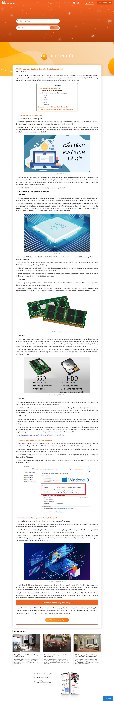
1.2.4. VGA (44, 102)
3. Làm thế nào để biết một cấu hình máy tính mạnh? (56, 109)
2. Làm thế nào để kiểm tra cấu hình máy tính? (53, 107)
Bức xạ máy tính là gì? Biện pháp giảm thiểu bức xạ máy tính (44, 435)
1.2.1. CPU (44, 95)
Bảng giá (50, 3)
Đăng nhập (107, 2)
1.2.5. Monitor (45, 104)
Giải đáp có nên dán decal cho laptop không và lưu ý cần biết (45, 188)
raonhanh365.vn (35, 593)
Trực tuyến (108, 698)
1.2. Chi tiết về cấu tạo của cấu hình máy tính (53, 93)
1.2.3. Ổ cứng (44, 100)
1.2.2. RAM (44, 97)
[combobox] (32, 28)
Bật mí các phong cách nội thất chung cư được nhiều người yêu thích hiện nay (87, 655)
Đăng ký (100, 2)
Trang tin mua (41, 3)
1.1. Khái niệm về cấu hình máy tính (50, 90)
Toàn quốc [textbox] (20, 28)
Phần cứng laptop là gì (57, 620)
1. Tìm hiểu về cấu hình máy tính (49, 88)
